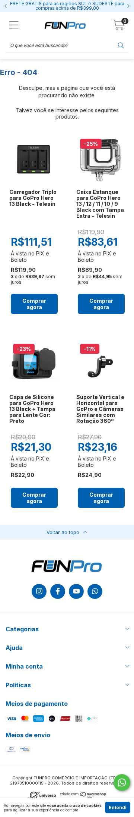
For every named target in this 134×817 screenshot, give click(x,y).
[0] (118, 27)
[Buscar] (121, 45)
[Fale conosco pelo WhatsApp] (122, 782)
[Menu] (14, 25)
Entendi (118, 807)
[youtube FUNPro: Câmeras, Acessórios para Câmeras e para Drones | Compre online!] (76, 591)
